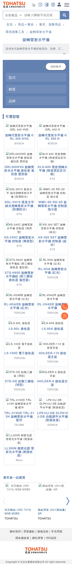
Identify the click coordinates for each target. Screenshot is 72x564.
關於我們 (15, 531)
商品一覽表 (26, 24)
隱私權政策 (22, 538)
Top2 (64, 306)
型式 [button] (12, 77)
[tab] (36, 77)
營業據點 (29, 531)
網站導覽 (37, 538)
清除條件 (55, 66)
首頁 (9, 24)
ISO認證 (51, 538)
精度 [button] (12, 89)
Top (64, 316)
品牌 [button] (12, 100)
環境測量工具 (15, 32)
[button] (68, 501)
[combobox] (41, 15)
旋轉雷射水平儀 (41, 32)
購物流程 (43, 531)
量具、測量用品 (50, 24)
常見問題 (56, 531)
